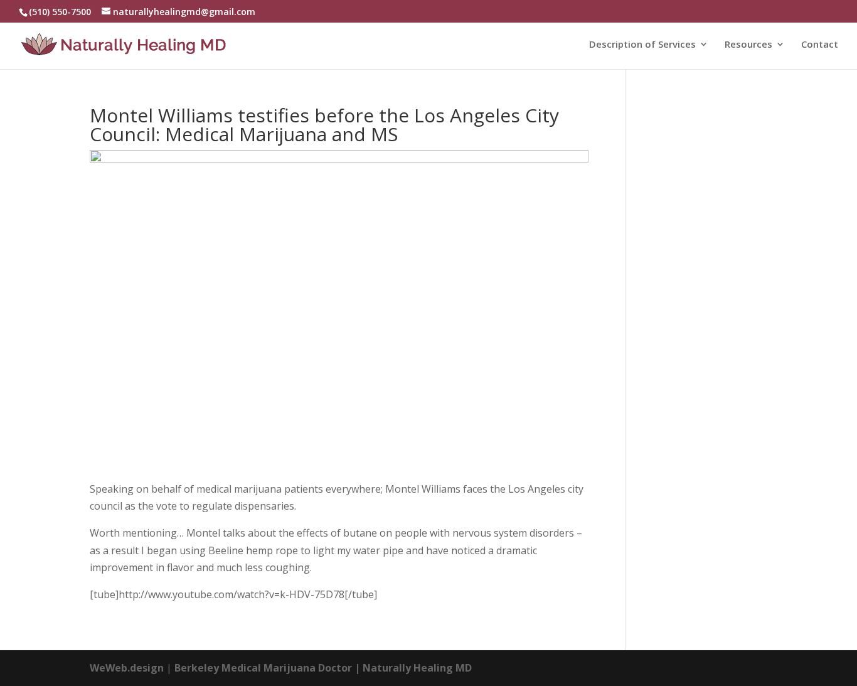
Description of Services (642, 45)
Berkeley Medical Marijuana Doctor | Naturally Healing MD (323, 668)
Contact (819, 45)
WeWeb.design (127, 668)
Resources (748, 45)
